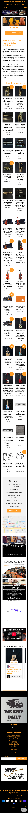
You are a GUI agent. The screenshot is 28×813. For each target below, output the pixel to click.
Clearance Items (14, 737)
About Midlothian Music (14, 738)
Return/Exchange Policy (14, 743)
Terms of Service (14, 745)
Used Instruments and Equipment (14, 736)
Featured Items (14, 749)
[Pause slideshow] (25, 27)
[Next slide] (21, 27)
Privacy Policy (14, 746)
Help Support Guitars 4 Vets (14, 735)
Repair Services (14, 742)
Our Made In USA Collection (14, 748)
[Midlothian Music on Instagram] (15, 728)
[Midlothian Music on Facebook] (12, 728)
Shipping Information (14, 744)
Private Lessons (14, 741)
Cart (25, 7)
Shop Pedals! (14, 32)
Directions (15, 510)
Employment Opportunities (14, 740)
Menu (5, 7)
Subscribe (21, 759)
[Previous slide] (7, 27)
